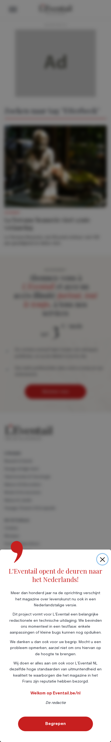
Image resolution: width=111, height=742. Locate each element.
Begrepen (55, 723)
